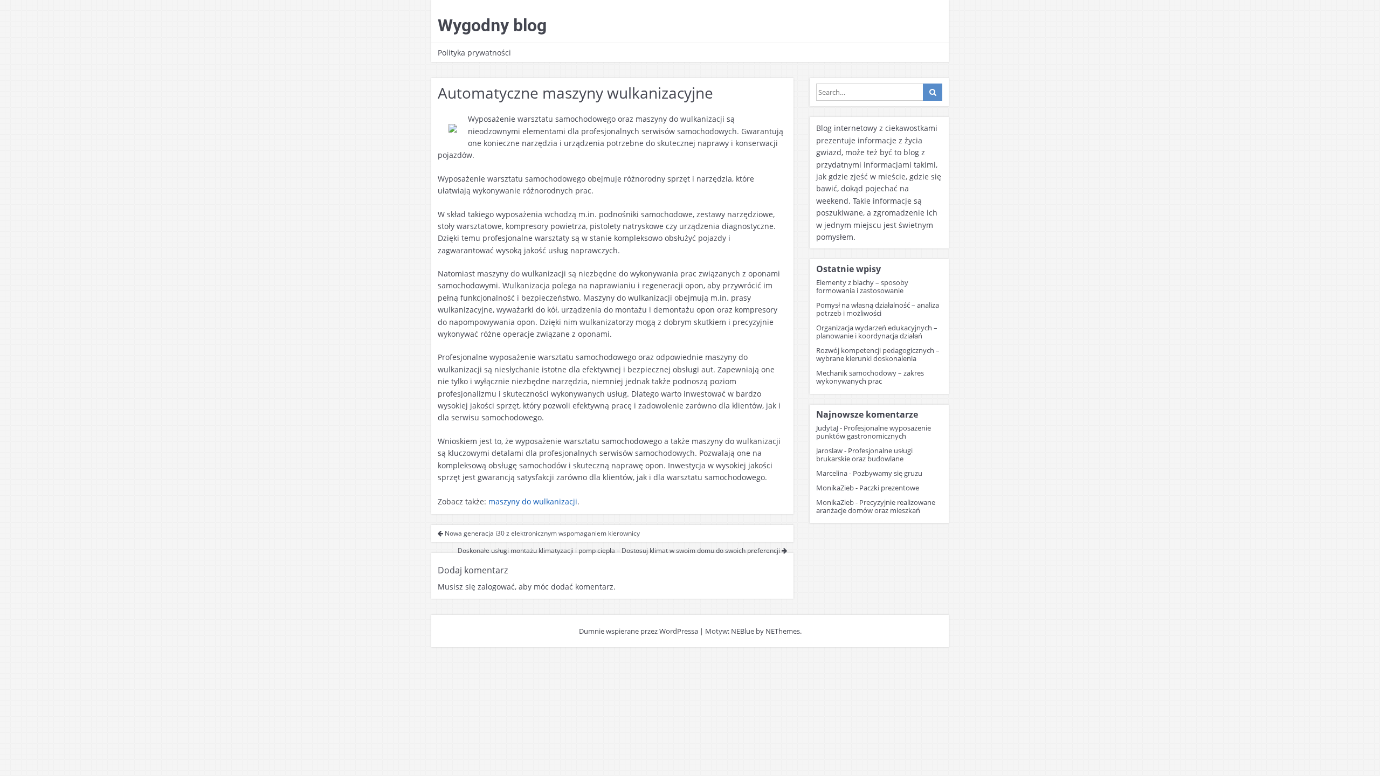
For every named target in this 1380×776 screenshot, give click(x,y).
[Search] (932, 92)
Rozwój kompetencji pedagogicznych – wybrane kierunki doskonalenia (878, 354)
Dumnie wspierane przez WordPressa (638, 631)
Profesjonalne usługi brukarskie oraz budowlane (864, 454)
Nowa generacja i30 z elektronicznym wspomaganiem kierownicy (541, 533)
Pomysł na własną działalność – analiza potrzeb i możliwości (877, 309)
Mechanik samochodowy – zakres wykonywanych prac (870, 377)
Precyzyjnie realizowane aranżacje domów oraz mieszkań (875, 506)
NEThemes (782, 631)
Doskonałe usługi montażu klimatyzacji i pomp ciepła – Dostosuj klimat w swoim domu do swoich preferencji (620, 550)
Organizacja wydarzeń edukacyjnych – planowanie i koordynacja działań (876, 332)
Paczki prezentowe (889, 488)
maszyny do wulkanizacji (532, 501)
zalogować (496, 586)
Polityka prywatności (474, 52)
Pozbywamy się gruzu (887, 473)
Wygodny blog (492, 25)
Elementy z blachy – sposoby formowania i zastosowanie (862, 286)
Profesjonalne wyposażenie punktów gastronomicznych (873, 432)
